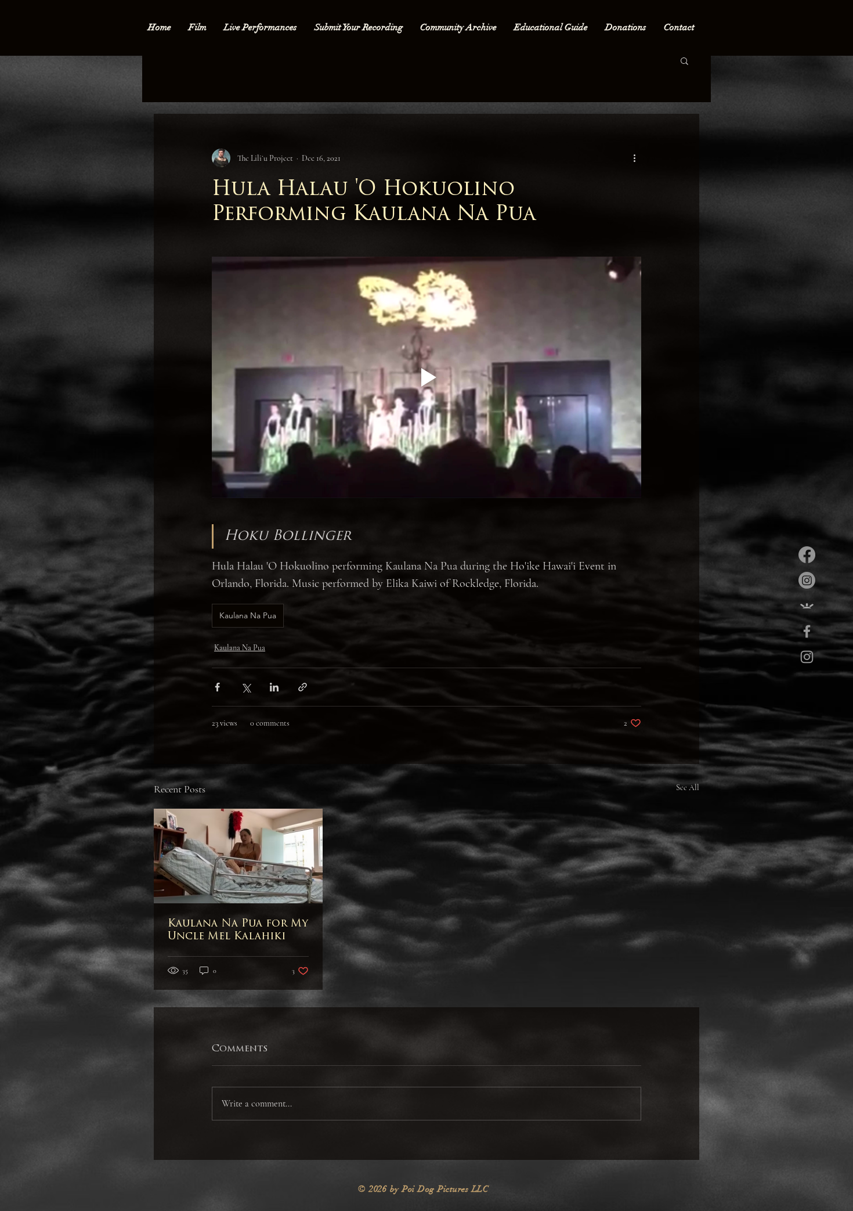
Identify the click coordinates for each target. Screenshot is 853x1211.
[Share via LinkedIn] (274, 687)
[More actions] (634, 158)
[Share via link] (302, 687)
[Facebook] (806, 554)
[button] (684, 60)
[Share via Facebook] (217, 687)
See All (687, 787)
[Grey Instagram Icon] (806, 656)
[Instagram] (806, 580)
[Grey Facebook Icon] (806, 631)
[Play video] (426, 377)
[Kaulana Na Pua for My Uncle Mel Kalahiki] (238, 856)
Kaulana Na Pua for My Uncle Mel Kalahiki (238, 930)
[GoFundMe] (806, 605)
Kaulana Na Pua (247, 615)
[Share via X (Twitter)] (245, 687)
